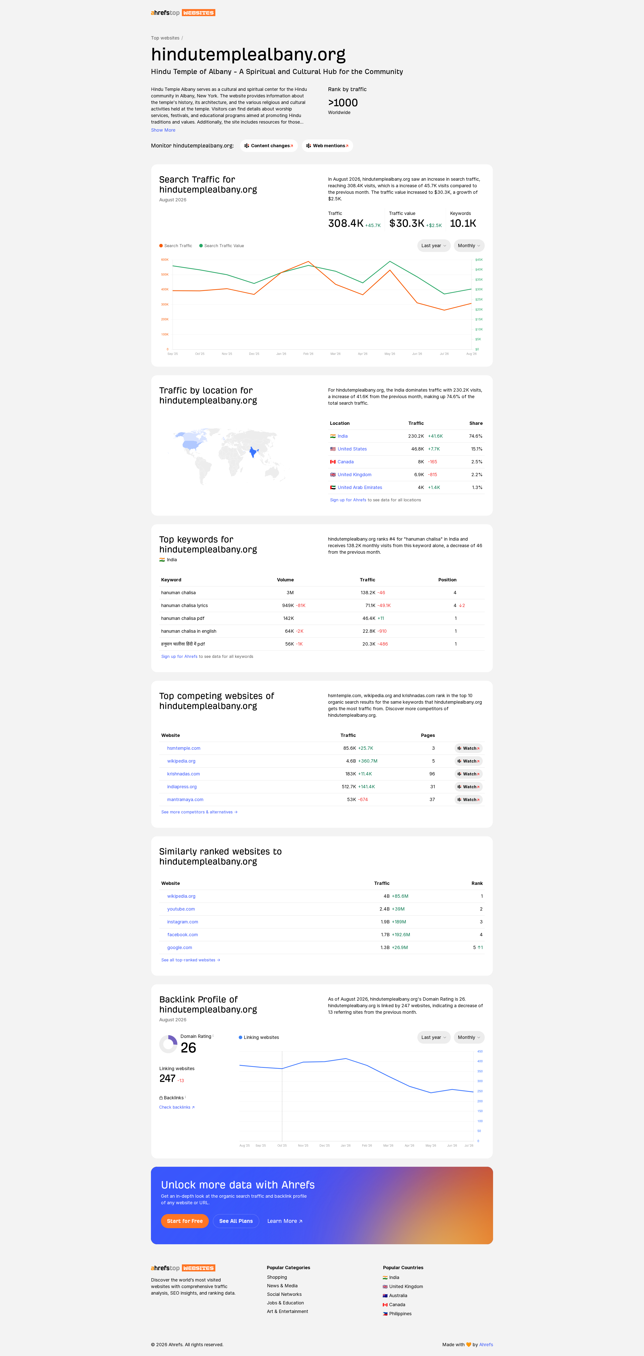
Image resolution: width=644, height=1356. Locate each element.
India (343, 436)
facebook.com (182, 934)
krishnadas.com (183, 773)
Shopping (277, 1277)
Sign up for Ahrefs (348, 499)
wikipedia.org (181, 761)
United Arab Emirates (360, 487)
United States (352, 448)
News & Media (282, 1285)
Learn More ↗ (285, 1221)
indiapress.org (182, 786)
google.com (179, 947)
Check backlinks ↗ (177, 1107)
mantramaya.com (185, 799)
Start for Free (185, 1221)
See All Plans (236, 1221)
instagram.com (182, 921)
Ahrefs (486, 1344)
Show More (163, 130)
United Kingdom (355, 474)
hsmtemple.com (183, 748)
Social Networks (284, 1294)
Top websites (165, 38)
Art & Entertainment (287, 1311)
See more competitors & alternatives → (199, 811)
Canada (346, 461)
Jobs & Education (285, 1302)
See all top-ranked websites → (190, 959)
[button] (213, 1036)
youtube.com (181, 909)
